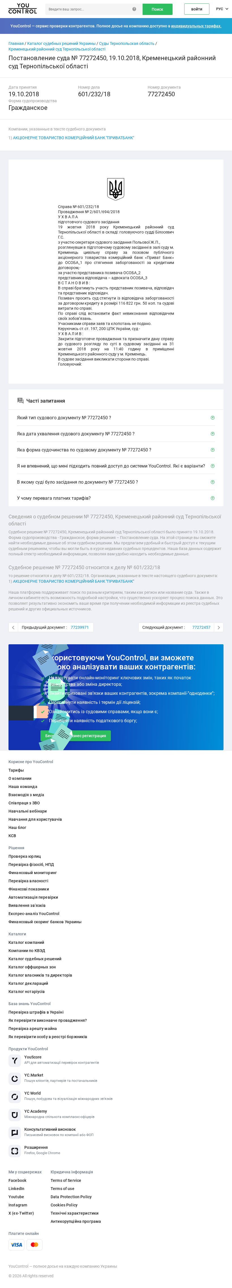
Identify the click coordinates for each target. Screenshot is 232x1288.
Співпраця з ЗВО (24, 803)
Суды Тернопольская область (126, 43)
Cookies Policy (64, 1205)
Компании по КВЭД (26, 950)
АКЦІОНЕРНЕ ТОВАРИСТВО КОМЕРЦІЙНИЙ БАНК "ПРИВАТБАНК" (73, 138)
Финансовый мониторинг (32, 872)
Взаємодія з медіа (26, 795)
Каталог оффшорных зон (32, 967)
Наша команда (22, 786)
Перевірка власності (28, 881)
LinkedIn (16, 1188)
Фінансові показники (28, 889)
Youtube (16, 1197)
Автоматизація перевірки (33, 897)
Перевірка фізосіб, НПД (31, 864)
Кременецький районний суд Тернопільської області (56, 49)
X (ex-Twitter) (21, 1213)
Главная (16, 43)
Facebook (17, 1180)
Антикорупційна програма (76, 1221)
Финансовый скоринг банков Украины (45, 922)
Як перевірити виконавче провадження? (47, 1020)
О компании (19, 778)
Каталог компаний (26, 942)
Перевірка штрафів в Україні (36, 1012)
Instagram (17, 1205)
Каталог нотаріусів (26, 991)
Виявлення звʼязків (27, 905)
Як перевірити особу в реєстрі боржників (47, 1036)
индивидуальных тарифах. (196, 26)
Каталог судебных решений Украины (61, 43)
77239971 (80, 627)
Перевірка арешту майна (32, 1028)
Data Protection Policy (71, 1197)
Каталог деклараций (28, 983)
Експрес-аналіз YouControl (34, 913)
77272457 (201, 627)
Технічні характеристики (74, 1213)
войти (196, 9)
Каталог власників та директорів (40, 975)
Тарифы (16, 770)
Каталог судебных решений (34, 959)
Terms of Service (66, 1180)
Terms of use (62, 1188)
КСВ (12, 835)
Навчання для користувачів (35, 819)
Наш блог (17, 827)
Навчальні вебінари (27, 811)
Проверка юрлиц (24, 856)
